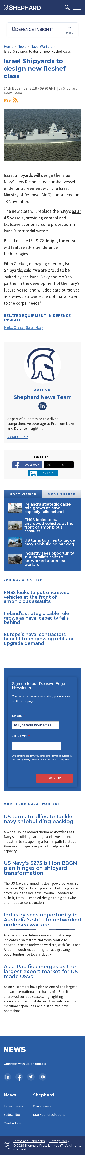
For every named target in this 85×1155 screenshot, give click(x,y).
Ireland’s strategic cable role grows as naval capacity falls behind (36, 618)
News (22, 46)
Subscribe (12, 1115)
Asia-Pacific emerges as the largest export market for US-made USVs (42, 971)
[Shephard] (22, 7)
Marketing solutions (49, 1115)
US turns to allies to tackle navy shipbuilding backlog (38, 818)
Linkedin (47, 473)
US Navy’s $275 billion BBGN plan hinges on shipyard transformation (40, 868)
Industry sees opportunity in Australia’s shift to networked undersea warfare (42, 920)
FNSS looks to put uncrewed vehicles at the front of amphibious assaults (37, 597)
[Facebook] (19, 1077)
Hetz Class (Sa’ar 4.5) (23, 327)
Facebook (32, 464)
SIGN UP (54, 778)
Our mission (42, 1106)
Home (8, 46)
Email (18, 715)
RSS (7, 100)
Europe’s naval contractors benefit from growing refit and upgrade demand (39, 639)
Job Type (21, 736)
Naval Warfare (41, 46)
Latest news (13, 1106)
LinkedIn (42, 406)
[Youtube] (42, 1077)
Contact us (12, 1123)
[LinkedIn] (7, 1077)
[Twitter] (31, 1077)
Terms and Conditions (29, 1141)
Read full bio (17, 436)
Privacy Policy (23, 759)
